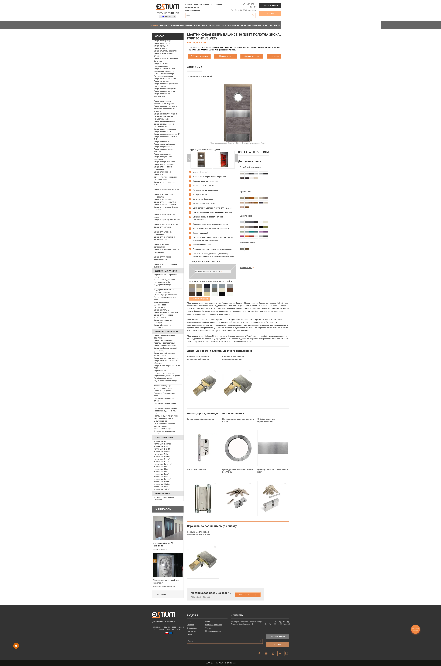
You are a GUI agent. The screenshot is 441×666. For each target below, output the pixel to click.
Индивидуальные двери (181, 25)
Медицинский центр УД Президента (163, 544)
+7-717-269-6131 (248, 4)
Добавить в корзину (199, 56)
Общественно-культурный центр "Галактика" (167, 581)
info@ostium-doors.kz (193, 10)
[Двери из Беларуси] (167, 9)
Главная (154, 25)
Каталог (163, 25)
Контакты (278, 25)
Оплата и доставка (217, 25)
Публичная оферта (213, 631)
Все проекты (161, 594)
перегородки (233, 25)
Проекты (209, 622)
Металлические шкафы (251, 25)
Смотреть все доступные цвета (207, 271)
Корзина (270, 13)
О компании (199, 25)
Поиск (189, 634)
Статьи (208, 628)
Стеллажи (267, 25)
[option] (201, 160)
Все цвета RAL (246, 268)
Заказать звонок (270, 5)
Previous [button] (189, 158)
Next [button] (236, 158)
